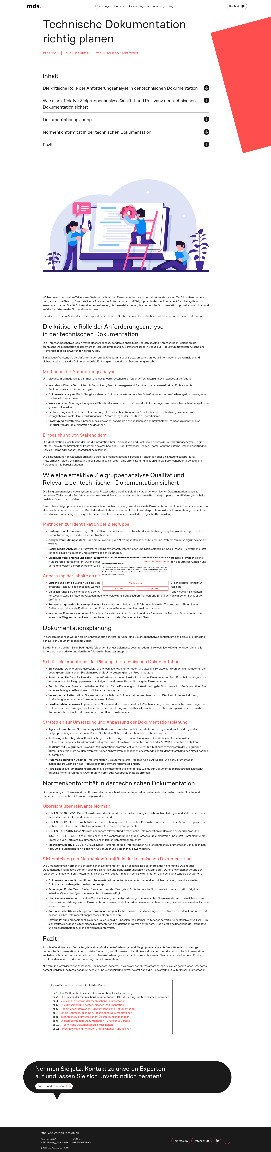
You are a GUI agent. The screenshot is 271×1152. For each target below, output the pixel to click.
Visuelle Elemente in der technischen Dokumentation (93, 1000)
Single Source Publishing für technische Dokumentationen (96, 1012)
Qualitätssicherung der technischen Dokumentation (92, 1004)
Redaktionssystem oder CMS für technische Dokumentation (98, 1008)
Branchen (120, 6)
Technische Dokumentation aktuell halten (87, 1024)
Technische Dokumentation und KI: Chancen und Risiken (96, 1028)
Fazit (48, 144)
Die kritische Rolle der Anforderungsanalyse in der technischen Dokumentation (120, 88)
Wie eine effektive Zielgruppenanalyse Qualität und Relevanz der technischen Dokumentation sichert (119, 104)
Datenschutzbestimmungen (156, 561)
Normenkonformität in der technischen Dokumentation (97, 132)
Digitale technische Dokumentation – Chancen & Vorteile (95, 1020)
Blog (170, 6)
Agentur (145, 6)
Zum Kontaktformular (50, 1086)
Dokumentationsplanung (67, 119)
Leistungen (104, 6)
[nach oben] (227, 1141)
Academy (159, 6)
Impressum (181, 1140)
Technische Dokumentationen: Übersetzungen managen (95, 1016)
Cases (133, 6)
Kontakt (234, 6)
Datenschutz (201, 1140)
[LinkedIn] (218, 1141)
